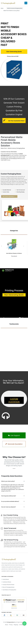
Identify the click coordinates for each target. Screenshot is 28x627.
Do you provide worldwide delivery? (10, 501)
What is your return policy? (8, 481)
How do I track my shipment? (8, 507)
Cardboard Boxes (7, 582)
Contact (21, 624)
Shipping (16, 624)
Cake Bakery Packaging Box (9, 589)
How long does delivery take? (8, 496)
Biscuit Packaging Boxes (8, 587)
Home (2, 8)
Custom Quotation (14, 400)
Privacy (11, 624)
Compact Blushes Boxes (8, 584)
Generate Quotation (15, 444)
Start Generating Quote (14, 295)
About (6, 624)
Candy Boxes (6, 579)
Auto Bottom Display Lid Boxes (14, 253)
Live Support (15, 435)
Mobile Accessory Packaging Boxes (14, 8)
